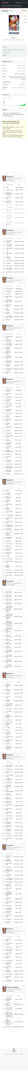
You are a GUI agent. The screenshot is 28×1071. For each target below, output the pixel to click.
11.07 (4, 208)
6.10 (4, 522)
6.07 (4, 512)
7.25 (4, 470)
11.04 (4, 198)
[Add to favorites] (25, 390)
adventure (23, 73)
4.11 (4, 723)
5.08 (4, 630)
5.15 (4, 661)
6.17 (4, 546)
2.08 (4, 882)
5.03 (4, 599)
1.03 (4, 946)
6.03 (4, 497)
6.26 (4, 575)
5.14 (4, 656)
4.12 (4, 727)
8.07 (4, 361)
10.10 (4, 272)
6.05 (4, 504)
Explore (3, 5)
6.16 (4, 543)
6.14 (4, 538)
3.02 (4, 769)
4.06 (4, 705)
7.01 (4, 390)
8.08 (4, 365)
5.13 (4, 651)
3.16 (4, 819)
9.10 (4, 319)
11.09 (4, 217)
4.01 (4, 685)
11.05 (4, 201)
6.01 (4, 490)
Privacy (12, 1053)
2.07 (4, 878)
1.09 (4, 967)
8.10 (4, 372)
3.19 (4, 830)
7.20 (4, 454)
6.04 (4, 501)
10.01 (4, 241)
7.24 (4, 467)
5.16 (4, 666)
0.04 (4, 1014)
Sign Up (17, 2)
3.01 (4, 766)
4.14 (4, 733)
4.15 (4, 737)
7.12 (4, 427)
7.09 (4, 416)
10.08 (4, 265)
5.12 (4, 647)
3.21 (4, 835)
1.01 (4, 940)
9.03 (4, 293)
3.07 (4, 786)
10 (6, 52)
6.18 (4, 549)
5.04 (4, 603)
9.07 (4, 309)
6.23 (4, 566)
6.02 (4, 493)
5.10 (4, 639)
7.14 (4, 433)
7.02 (4, 394)
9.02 (4, 291)
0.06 (4, 1026)
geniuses (23, 79)
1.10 (4, 970)
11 (9, 52)
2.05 (4, 870)
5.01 (4, 592)
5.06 (4, 616)
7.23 (4, 464)
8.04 (4, 348)
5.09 (4, 636)
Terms (16, 1053)
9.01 (4, 288)
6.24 (4, 570)
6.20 (4, 556)
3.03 (4, 772)
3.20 (4, 833)
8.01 (4, 337)
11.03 (4, 193)
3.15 (4, 815)
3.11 (4, 801)
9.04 (4, 297)
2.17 (4, 916)
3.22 (4, 838)
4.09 (4, 716)
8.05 (4, 352)
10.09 (4, 268)
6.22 (4, 561)
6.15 (4, 541)
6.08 (4, 515)
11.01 (4, 187)
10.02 (4, 245)
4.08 (4, 712)
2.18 (4, 919)
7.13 (4, 430)
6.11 (4, 525)
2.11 (4, 893)
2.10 (4, 888)
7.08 (4, 413)
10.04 (4, 253)
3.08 (4, 790)
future (21, 76)
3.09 (4, 794)
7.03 (4, 397)
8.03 (4, 344)
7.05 (4, 403)
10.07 (4, 263)
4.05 (4, 700)
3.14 (4, 812)
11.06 (4, 205)
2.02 (4, 860)
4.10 (4, 720)
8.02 (4, 340)
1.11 (4, 974)
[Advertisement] (14, 155)
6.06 (4, 508)
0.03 (4, 1008)
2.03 (4, 864)
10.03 (4, 248)
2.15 (4, 908)
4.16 (4, 740)
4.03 (4, 693)
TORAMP (5, 2)
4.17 (4, 743)
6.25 (4, 572)
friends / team (22, 77)
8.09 (4, 368)
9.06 (4, 305)
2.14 (4, 905)
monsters (16, 77)
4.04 (4, 697)
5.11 (4, 643)
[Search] (26, 3)
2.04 (4, 867)
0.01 (4, 999)
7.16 (4, 440)
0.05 (4, 1021)
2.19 (4, 922)
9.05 (4, 301)
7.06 (4, 406)
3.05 (4, 779)
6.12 (4, 529)
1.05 (4, 953)
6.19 (4, 553)
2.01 (4, 856)
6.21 (4, 558)
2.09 (4, 885)
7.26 (4, 473)
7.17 (4, 443)
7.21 (4, 457)
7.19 (4, 451)
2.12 (4, 898)
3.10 (4, 798)
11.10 (4, 223)
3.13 (4, 809)
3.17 (4, 822)
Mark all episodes (10, 180)
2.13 (4, 902)
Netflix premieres (17, 5)
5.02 (4, 596)
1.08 (4, 963)
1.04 (4, 949)
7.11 (4, 423)
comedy (16, 73)
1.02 (4, 943)
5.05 (4, 609)
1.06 (4, 957)
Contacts (7, 1053)
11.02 (4, 189)
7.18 (4, 447)
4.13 (4, 730)
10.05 (4, 257)
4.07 (4, 708)
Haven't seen (14, 33)
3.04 (4, 775)
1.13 (4, 980)
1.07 (4, 960)
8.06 (4, 357)
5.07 (4, 623)
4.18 (4, 747)
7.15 (4, 436)
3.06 (4, 782)
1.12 (4, 977)
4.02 (4, 689)
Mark (4, 55)
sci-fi (19, 73)
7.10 (4, 420)
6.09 (4, 518)
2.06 (4, 875)
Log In (21, 2)
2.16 (4, 912)
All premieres (9, 5)
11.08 (4, 212)
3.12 (4, 805)
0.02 (4, 1004)
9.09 (4, 316)
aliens (18, 76)
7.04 (4, 400)
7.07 (4, 410)
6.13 (4, 533)
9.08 (4, 312)
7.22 (4, 460)
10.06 (4, 260)
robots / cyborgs (12, 76)
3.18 (4, 826)
